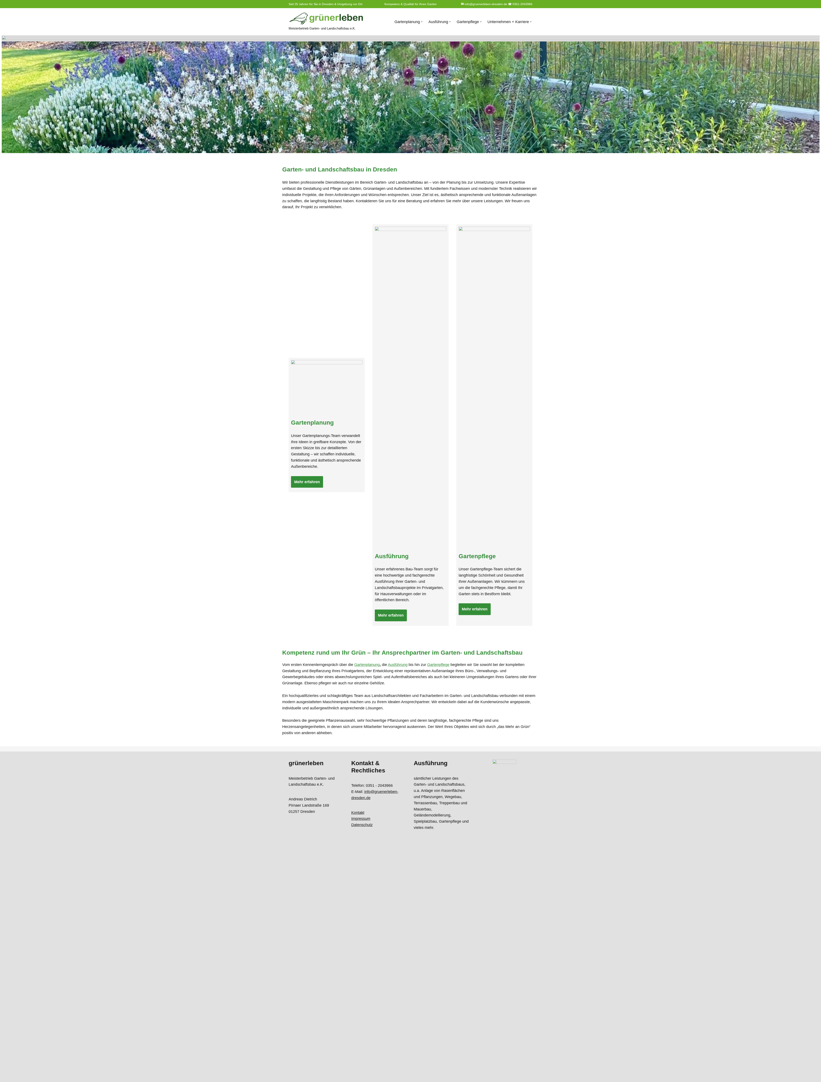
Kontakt (357, 812)
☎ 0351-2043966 (520, 4)
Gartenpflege (438, 665)
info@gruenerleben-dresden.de (484, 4)
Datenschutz (362, 825)
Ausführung (398, 665)
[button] (421, 21)
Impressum (360, 818)
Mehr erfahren (307, 482)
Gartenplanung (367, 665)
